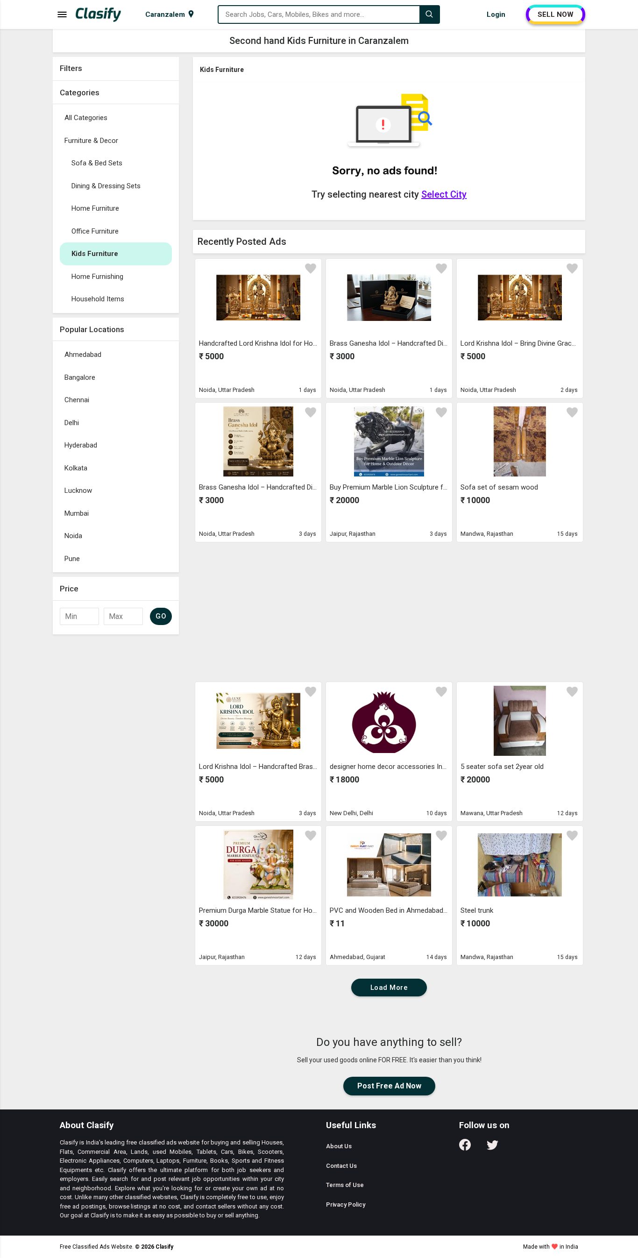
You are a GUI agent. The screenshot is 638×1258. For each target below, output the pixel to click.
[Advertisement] (116, 779)
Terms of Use (345, 1184)
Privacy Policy (345, 1204)
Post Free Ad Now (389, 1085)
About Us (339, 1146)
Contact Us (341, 1165)
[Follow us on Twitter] (492, 1148)
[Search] (429, 14)
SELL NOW (556, 14)
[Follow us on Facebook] (465, 1148)
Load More (389, 987)
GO (161, 616)
